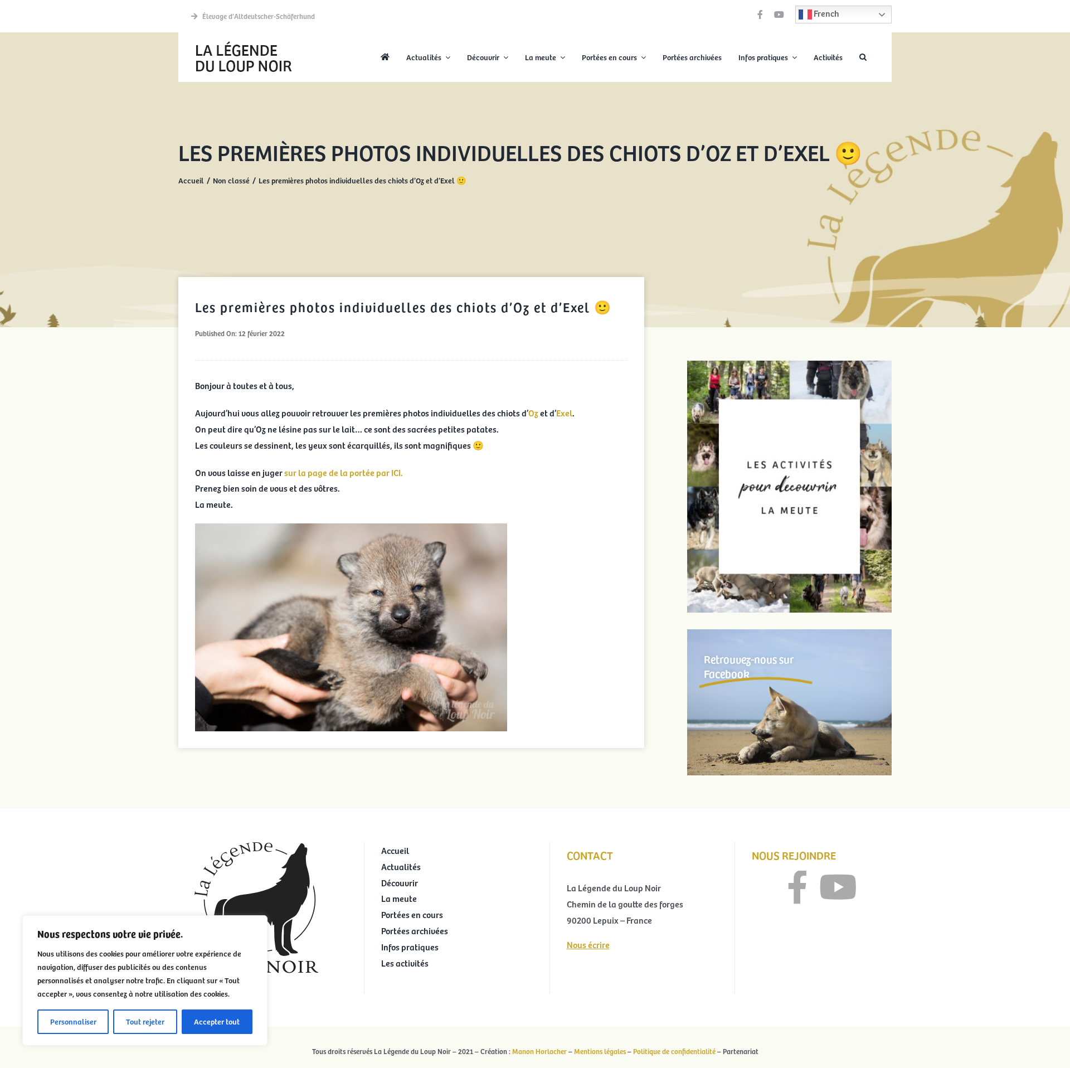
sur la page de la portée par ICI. (343, 472)
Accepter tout (217, 1021)
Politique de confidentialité (674, 1051)
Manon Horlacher (539, 1051)
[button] (863, 57)
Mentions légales (600, 1051)
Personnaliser (73, 1021)
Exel (564, 412)
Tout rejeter (145, 1021)
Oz (534, 412)
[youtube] (779, 14)
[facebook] (760, 14)
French (825, 13)
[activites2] (789, 365)
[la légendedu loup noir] (243, 42)
